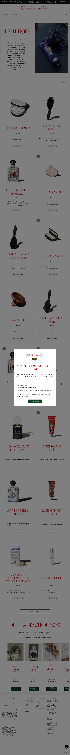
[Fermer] (54, 352)
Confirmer (35, 401)
